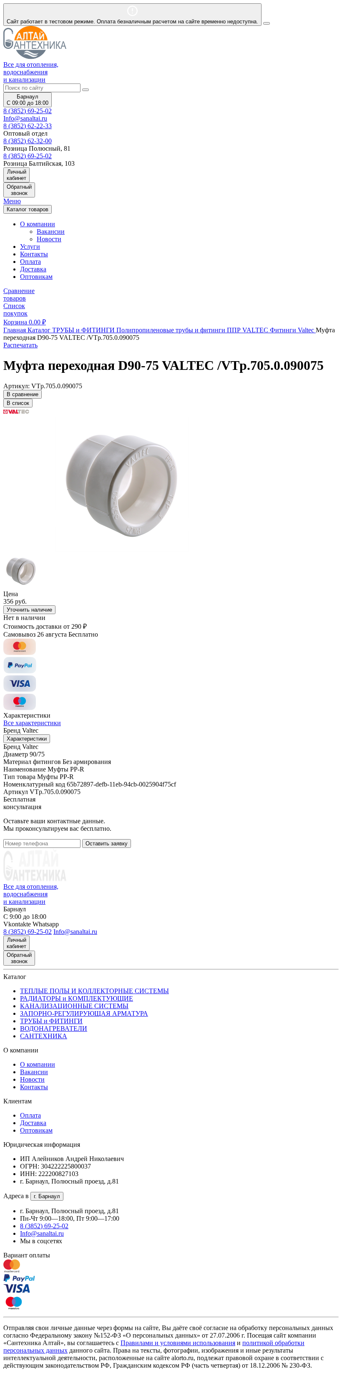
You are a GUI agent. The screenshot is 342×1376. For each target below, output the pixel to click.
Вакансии (51, 231)
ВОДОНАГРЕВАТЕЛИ (53, 1028)
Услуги (30, 246)
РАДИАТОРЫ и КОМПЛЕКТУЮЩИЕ (76, 998)
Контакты (34, 254)
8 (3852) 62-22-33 (27, 125)
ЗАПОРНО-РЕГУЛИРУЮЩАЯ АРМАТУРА (84, 1013)
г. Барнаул (47, 1196)
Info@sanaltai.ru (42, 1233)
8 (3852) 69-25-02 (27, 110)
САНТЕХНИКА (43, 1036)
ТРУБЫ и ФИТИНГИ (51, 1020)
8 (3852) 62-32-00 (27, 140)
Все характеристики (32, 722)
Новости (49, 239)
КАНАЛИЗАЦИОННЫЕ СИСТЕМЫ (74, 1005)
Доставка (33, 269)
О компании (37, 1064)
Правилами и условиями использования (178, 1342)
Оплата (30, 261)
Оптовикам (36, 276)
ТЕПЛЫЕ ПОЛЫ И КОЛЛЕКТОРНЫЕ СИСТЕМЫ (94, 990)
